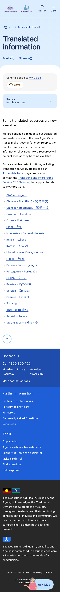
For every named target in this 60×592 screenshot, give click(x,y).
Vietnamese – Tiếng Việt (22, 322)
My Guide (35, 77)
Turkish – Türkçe (16, 316)
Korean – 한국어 (17, 246)
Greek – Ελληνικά (18, 220)
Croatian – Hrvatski (18, 214)
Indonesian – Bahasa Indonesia (25, 233)
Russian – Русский (18, 284)
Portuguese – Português (21, 271)
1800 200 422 (20, 364)
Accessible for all (13, 173)
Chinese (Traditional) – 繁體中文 (27, 207)
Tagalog (11, 303)
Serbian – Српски (18, 290)
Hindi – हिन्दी (14, 227)
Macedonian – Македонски (24, 252)
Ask (40, 584)
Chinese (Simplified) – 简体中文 (27, 201)
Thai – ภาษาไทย (17, 310)
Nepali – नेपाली (15, 259)
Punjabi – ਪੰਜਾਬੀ (16, 278)
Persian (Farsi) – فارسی (21, 265)
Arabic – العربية (16, 195)
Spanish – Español (17, 297)
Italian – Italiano (16, 239)
